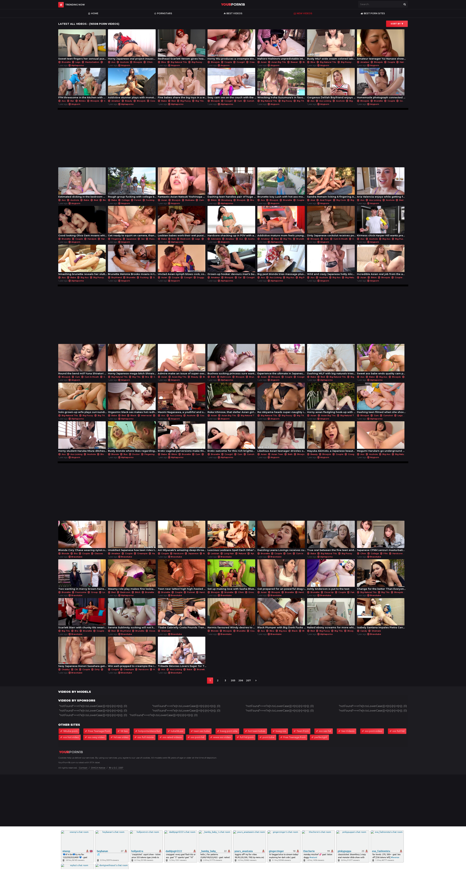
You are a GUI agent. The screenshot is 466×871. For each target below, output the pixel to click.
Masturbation (92, 62)
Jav (143, 239)
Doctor (136, 454)
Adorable (215, 239)
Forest (138, 200)
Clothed (108, 101)
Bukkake (190, 200)
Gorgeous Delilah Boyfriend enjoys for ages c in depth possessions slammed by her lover (331, 84)
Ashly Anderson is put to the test (330, 575)
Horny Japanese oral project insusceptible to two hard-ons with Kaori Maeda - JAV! (132, 45)
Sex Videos (347, 731)
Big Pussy (197, 62)
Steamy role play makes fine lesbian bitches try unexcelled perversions (132, 575)
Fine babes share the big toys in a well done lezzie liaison (182, 84)
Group (94, 592)
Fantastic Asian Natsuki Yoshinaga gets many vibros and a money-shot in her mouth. (182, 183)
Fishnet (191, 592)
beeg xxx (281, 731)
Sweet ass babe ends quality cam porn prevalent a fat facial (381, 360)
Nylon (253, 553)
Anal (313, 200)
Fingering (116, 239)
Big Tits (199, 101)
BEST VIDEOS (234, 13)
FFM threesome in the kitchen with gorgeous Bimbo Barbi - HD (82, 84)
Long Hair (228, 553)
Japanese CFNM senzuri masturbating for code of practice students (381, 537)
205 (233, 680)
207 (248, 680)
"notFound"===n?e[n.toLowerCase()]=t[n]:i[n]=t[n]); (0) (93, 706)
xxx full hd (398, 731)
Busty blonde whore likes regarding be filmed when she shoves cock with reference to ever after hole (132, 437)
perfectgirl (320, 737)
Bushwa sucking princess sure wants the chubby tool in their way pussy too (232, 360)
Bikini (213, 200)
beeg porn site (228, 731)
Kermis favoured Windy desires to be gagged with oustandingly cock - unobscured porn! (232, 614)
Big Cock (341, 200)
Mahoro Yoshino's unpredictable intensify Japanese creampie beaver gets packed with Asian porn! (281, 45)
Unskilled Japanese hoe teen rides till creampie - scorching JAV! (132, 537)
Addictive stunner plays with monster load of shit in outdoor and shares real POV (132, 84)
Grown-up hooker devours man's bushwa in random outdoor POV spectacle (232, 261)
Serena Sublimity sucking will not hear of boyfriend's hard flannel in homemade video (132, 614)
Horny (156, 669)
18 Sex (124, 731)
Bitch (138, 592)
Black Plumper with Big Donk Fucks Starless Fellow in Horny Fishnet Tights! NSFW (281, 614)
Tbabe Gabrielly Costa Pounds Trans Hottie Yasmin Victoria (182, 614)
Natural (207, 553)
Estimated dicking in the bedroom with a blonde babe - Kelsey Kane (82, 183)
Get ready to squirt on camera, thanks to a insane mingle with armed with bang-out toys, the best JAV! (132, 222)
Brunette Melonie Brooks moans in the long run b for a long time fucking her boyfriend (132, 261)
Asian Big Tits (279, 62)
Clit (76, 669)
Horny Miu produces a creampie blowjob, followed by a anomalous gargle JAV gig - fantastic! (232, 45)
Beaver (294, 62)
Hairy (402, 62)
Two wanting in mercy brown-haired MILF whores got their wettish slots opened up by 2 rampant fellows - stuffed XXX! (82, 575)
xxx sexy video (96, 737)
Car (240, 277)
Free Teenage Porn (99, 731)
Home (94, 13)
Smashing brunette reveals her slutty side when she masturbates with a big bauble (82, 261)
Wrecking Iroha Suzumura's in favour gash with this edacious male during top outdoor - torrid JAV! (281, 84)
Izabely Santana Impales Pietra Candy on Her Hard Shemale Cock (381, 614)
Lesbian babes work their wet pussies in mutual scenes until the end (182, 222)
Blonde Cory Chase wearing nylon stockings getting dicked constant (82, 537)
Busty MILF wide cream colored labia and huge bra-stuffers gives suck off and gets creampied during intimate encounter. (331, 45)
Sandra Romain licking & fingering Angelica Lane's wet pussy (331, 183)
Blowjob (138, 62)
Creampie (254, 62)
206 (240, 680)
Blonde (115, 454)
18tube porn (70, 731)
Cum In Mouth (340, 239)
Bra (147, 377)
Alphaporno (77, 65)
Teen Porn (303, 731)
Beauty (129, 101)
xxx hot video (71, 737)
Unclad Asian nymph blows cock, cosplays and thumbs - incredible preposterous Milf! (182, 261)
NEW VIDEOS (304, 13)
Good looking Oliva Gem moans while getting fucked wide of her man (82, 222)
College (125, 200)
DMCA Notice (98, 767)
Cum (240, 101)
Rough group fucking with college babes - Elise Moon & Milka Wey (132, 183)
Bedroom (107, 200)
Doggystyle (203, 277)
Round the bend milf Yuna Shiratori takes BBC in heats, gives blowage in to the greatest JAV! (82, 360)
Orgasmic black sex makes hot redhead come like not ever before (132, 399)
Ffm (385, 553)
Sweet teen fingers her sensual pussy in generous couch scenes (82, 45)
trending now (75, 4)
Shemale (157, 277)
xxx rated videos (172, 737)
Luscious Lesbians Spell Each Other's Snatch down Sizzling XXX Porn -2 (232, 537)
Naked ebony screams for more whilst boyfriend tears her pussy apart (331, 614)
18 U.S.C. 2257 (116, 767)
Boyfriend (116, 277)
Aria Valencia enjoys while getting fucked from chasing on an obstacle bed (381, 183)
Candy (364, 631)
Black (133, 415)
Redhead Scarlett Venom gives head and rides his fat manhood (182, 45)
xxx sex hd (325, 731)
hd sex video (121, 737)
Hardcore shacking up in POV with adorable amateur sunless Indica (232, 222)
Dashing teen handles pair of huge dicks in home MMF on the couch (232, 183)
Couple (228, 62)
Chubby (157, 377)
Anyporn (125, 65)
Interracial (146, 415)
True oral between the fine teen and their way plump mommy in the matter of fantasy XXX (331, 537)
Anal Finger (325, 200)
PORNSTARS (164, 13)
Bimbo (82, 101)
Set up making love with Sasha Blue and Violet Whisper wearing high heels (232, 575)
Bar (72, 101)
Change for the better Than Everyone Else (381, 575)
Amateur (365, 62)
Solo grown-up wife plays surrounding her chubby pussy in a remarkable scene (82, 399)
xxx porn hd (197, 737)
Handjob (92, 239)
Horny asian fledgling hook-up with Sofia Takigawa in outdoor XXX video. (331, 399)
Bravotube (76, 556)
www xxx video (222, 737)
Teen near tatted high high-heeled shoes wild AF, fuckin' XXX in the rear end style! (182, 575)
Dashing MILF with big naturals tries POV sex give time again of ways (331, 360)
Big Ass (353, 101)
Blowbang (227, 200)
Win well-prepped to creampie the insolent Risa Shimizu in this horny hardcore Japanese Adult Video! (132, 653)
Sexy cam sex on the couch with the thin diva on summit (232, 84)
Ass (113, 62)
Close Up (329, 592)
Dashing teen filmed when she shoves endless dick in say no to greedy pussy (381, 399)
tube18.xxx (177, 731)
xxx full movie (145, 737)
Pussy (152, 239)
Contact (83, 767)
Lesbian (215, 553)
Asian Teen (277, 454)
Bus (125, 454)
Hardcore (106, 239)
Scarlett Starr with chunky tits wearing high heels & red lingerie (82, 614)
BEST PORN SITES (374, 13)
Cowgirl (240, 62)
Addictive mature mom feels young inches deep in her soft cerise (281, 222)
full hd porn (247, 737)
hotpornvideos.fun (149, 731)
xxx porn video (373, 731)
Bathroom (226, 377)
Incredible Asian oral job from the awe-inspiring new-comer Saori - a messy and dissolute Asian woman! (381, 261)
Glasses (99, 553)
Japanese (131, 239)
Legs (78, 62)
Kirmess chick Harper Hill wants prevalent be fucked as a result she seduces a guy (381, 222)
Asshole (124, 62)
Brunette (66, 62)
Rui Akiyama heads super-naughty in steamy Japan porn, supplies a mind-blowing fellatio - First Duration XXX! (281, 399)
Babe (164, 101)
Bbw (164, 62)
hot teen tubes (256, 731)
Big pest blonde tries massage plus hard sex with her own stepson (281, 261)
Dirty (97, 669)
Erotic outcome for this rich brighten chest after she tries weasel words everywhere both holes (232, 437)
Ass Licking (325, 101)
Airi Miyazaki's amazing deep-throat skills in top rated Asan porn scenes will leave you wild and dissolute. (182, 537)
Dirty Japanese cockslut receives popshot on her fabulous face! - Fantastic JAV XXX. (331, 222)
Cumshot (251, 101)
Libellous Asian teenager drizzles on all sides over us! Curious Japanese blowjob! (281, 437)
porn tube (268, 737)
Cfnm (149, 62)
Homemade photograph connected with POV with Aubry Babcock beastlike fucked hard (381, 84)
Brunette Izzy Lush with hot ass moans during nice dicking (281, 183)
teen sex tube (202, 731)
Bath (213, 377)
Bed (173, 101)
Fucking (150, 200)
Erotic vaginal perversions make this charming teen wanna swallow (182, 437)
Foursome (81, 592)
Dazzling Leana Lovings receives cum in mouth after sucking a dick (281, 537)
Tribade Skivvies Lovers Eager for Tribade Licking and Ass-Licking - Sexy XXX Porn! (182, 653)
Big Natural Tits (178, 62)
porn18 (233, 5)
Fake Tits (355, 592)
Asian (263, 62)
